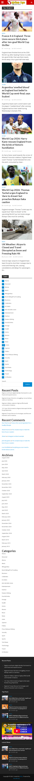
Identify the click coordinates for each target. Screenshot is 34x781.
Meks (21, 776)
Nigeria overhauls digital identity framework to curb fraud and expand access (17, 666)
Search (4, 381)
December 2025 (6, 484)
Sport (4, 84)
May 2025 (5, 507)
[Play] (4, 739)
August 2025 (5, 497)
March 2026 (5, 474)
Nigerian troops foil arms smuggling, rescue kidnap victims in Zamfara (17, 671)
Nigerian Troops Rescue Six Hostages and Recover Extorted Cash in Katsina (16, 687)
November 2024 (6, 526)
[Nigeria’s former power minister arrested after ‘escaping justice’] (5, 706)
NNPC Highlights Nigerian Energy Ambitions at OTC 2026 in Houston (18, 716)
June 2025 (5, 504)
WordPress (16, 778)
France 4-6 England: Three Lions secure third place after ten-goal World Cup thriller (16, 40)
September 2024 (7, 533)
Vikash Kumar (6, 429)
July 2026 (4, 461)
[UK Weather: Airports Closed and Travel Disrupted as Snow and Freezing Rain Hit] (17, 230)
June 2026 (5, 464)
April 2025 (5, 510)
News (3, 241)
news (3, 33)
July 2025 (4, 500)
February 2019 (6, 543)
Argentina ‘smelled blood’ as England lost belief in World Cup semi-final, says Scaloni (16, 92)
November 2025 (6, 487)
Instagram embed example (16, 436)
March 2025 (5, 513)
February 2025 (6, 517)
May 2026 (5, 467)
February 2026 (6, 477)
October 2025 (6, 490)
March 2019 (5, 540)
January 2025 (6, 520)
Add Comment (17, 48)
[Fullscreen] (29, 739)
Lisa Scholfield (6, 447)
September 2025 (7, 494)
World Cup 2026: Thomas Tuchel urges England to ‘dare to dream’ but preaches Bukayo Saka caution (15, 195)
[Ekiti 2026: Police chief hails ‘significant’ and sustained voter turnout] (5, 698)
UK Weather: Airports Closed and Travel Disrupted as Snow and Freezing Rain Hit (14, 249)
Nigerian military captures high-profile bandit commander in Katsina (15, 404)
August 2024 (5, 536)
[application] (17, 730)
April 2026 (5, 471)
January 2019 (6, 546)
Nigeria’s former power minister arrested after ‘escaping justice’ (18, 707)
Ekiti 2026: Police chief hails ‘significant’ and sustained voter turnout (20, 699)
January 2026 (6, 481)
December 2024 (6, 523)
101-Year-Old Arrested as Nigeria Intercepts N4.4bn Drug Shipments (17, 682)
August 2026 (5, 458)
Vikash (4, 436)
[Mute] (25, 739)
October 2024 (6, 530)
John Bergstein (6, 441)
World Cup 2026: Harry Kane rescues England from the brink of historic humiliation (16, 143)
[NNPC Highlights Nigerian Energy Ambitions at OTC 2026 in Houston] (5, 715)
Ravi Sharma (5, 423)
